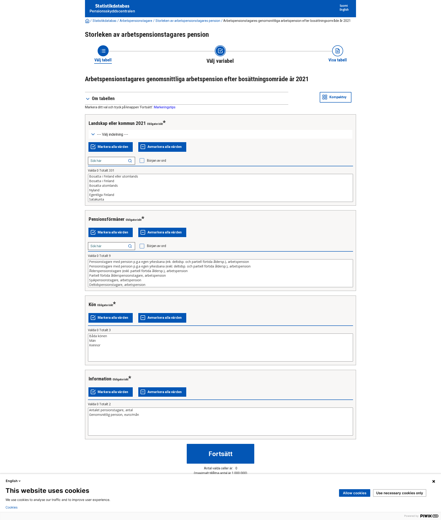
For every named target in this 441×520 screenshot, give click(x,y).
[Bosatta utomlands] (220, 185)
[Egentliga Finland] (220, 194)
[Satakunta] (220, 199)
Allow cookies (354, 493)
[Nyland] (220, 190)
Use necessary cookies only (399, 493)
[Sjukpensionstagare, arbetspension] (220, 280)
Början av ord (156, 160)
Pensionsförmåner (106, 219)
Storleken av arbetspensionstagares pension (187, 21)
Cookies (11, 507)
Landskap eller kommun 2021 (117, 123)
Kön (92, 304)
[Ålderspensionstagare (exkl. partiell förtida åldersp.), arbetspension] (220, 271)
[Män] (220, 340)
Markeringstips (164, 107)
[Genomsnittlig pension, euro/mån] (220, 414)
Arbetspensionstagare (136, 21)
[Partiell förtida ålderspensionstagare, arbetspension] (220, 275)
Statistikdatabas (104, 21)
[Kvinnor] (220, 345)
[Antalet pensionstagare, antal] (220, 410)
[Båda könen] (220, 336)
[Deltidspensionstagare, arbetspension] (220, 284)
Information (100, 379)
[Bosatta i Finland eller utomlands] (220, 176)
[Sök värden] (130, 161)
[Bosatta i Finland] (220, 181)
